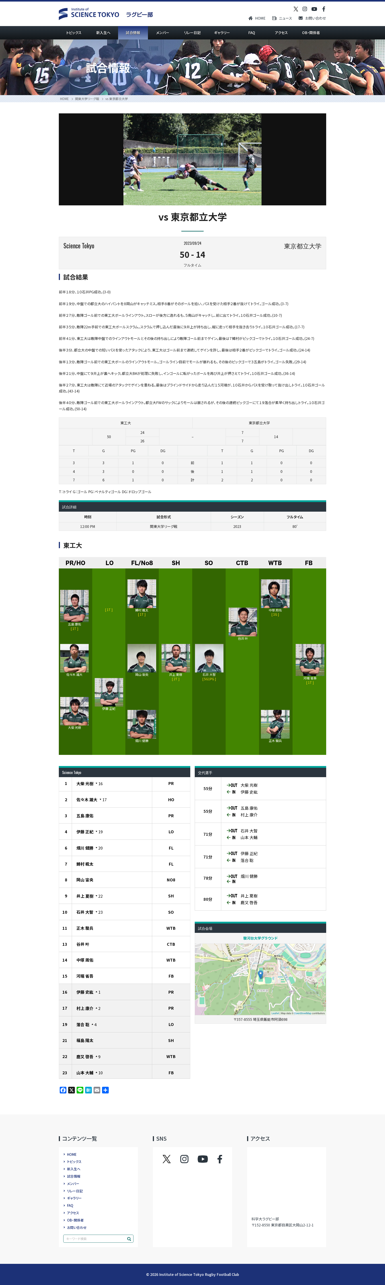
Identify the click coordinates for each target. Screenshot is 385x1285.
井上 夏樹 (84, 896)
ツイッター (171, 1159)
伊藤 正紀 (84, 831)
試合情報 (133, 32)
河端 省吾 (84, 976)
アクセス (281, 32)
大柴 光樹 (84, 783)
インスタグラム (188, 1159)
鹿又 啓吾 (84, 1056)
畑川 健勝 (84, 848)
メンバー (162, 32)
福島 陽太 (84, 1040)
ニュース (285, 18)
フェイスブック (215, 1159)
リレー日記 (192, 32)
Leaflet (275, 1013)
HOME (260, 18)
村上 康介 (84, 1008)
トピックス (73, 32)
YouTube (203, 1159)
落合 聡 (82, 1024)
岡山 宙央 (84, 880)
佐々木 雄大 (86, 799)
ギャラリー (222, 32)
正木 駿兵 (84, 928)
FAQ (251, 32)
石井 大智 (84, 912)
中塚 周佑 (84, 960)
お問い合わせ (315, 18)
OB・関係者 (311, 32)
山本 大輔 (84, 1072)
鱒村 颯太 (84, 864)
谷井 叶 (82, 944)
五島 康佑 (84, 815)
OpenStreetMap (302, 1013)
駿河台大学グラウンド (260, 938)
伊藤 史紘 (84, 992)
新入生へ (103, 32)
